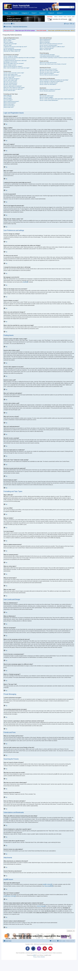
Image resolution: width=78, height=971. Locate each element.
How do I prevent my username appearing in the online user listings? (19, 57)
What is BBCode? (8, 95)
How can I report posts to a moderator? (13, 86)
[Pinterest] (45, 948)
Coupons (42, 13)
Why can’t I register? (8, 42)
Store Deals (14, 13)
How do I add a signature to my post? (12, 75)
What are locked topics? (9, 105)
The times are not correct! (10, 59)
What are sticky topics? (9, 104)
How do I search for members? (47, 73)
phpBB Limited (46, 884)
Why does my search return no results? (49, 70)
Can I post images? (8, 99)
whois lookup (40, 906)
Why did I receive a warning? (10, 84)
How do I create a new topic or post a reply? (14, 72)
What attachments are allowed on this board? (50, 89)
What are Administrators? (45, 39)
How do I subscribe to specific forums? (49, 82)
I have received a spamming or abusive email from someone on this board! (57, 57)
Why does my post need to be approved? (13, 89)
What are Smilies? (8, 98)
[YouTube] (50, 948)
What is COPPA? (7, 40)
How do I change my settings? (11, 56)
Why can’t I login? (8, 45)
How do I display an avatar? (10, 64)
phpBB (24, 282)
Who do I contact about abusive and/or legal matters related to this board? (57, 98)
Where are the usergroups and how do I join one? (51, 43)
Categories (25, 13)
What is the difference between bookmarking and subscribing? (54, 80)
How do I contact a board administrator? (49, 100)
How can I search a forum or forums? (48, 69)
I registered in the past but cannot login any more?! (15, 46)
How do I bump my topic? (9, 90)
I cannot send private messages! (47, 54)
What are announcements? (10, 102)
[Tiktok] (33, 948)
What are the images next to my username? (14, 63)
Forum (34, 13)
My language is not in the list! (10, 62)
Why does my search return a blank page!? (50, 72)
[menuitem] (13, 24)
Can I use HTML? (8, 96)
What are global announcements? (11, 101)
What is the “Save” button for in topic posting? (14, 87)
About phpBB (48, 886)
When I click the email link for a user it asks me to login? (16, 67)
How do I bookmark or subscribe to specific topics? (51, 81)
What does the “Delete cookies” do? (12, 51)
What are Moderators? (45, 40)
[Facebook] (27, 948)
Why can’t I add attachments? (10, 83)
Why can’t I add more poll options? (11, 78)
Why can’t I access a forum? (10, 81)
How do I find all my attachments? (47, 90)
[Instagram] (39, 948)
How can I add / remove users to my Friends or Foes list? (53, 64)
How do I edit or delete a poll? (10, 80)
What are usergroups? (45, 42)
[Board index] (8, 6)
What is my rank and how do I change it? (13, 66)
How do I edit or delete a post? (11, 74)
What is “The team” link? (45, 49)
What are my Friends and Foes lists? (48, 62)
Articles (59, 13)
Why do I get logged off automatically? (12, 49)
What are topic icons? (9, 107)
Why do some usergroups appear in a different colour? (52, 46)
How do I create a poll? (9, 77)
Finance (50, 13)
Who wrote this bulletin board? (46, 95)
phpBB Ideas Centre (9, 896)
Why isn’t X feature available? (46, 97)
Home (6, 13)
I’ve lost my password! (9, 48)
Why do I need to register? (10, 39)
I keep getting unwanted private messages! (49, 56)
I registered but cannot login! (10, 43)
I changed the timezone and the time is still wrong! (15, 60)
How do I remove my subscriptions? (48, 84)
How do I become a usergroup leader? (48, 45)
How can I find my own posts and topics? (49, 74)
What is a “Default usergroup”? (47, 48)
